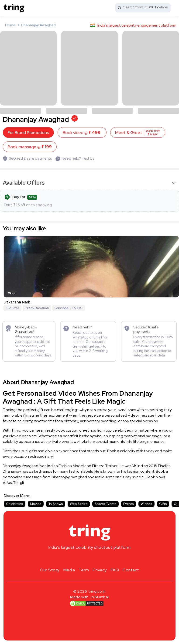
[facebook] (82, 558)
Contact (131, 570)
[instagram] (74, 558)
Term (84, 570)
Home (10, 25)
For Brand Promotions (28, 132)
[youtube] (97, 558)
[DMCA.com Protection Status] (86, 603)
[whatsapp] (104, 558)
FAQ (114, 570)
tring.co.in (97, 591)
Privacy (100, 570)
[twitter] (89, 558)
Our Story (49, 570)
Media (69, 570)
